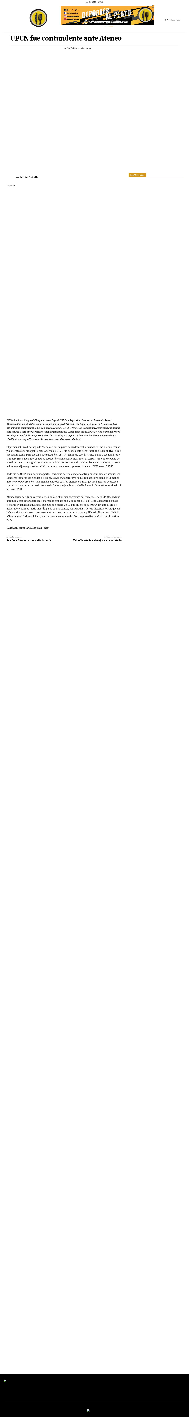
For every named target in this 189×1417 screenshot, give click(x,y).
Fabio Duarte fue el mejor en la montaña (97, 540)
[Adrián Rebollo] (11, 177)
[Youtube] (179, 16)
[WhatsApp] (121, 49)
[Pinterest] (115, 49)
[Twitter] (174, 16)
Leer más (10, 185)
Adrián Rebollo (29, 177)
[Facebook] (164, 16)
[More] (128, 49)
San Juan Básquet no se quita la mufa (28, 540)
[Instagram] (169, 16)
